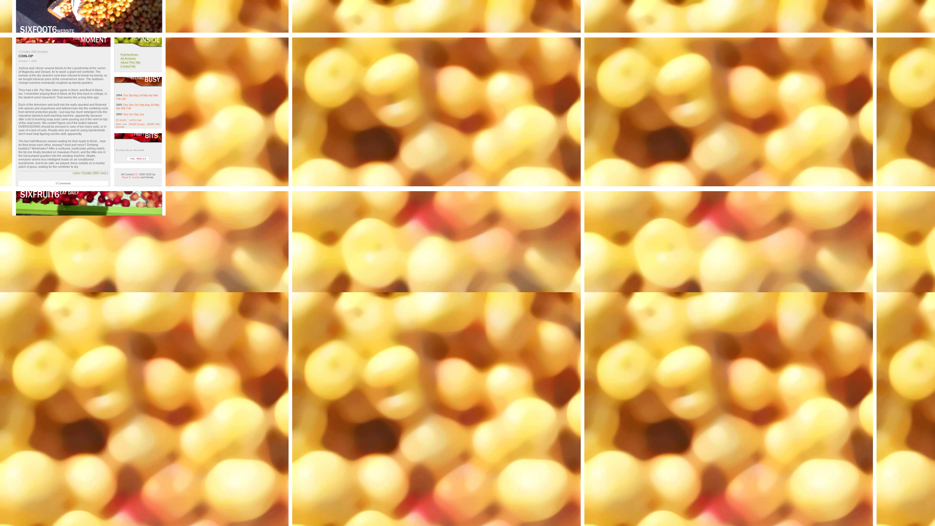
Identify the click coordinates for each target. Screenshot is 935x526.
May (145, 95)
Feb (118, 98)
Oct (125, 95)
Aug (136, 95)
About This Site (130, 62)
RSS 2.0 (141, 158)
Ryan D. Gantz (131, 177)
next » (104, 172)
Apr (151, 95)
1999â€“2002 (153, 124)
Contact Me (128, 66)
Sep (131, 95)
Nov (131, 104)
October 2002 (90, 172)
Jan (124, 98)
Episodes (120, 126)
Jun (142, 114)
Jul (140, 95)
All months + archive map (128, 120)
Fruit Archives (129, 54)
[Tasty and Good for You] (89, 31)
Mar (156, 95)
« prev (76, 172)
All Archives (128, 58)
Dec (125, 104)
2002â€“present (136, 124)
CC (136, 174)
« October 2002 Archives (33, 51)
